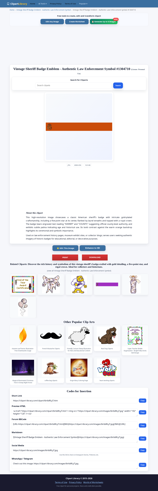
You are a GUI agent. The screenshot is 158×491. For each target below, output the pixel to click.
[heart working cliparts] (107, 368)
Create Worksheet (77, 21)
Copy (143, 401)
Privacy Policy (55, 3)
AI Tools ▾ (43, 3)
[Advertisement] (79, 45)
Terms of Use (70, 3)
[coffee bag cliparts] (51, 368)
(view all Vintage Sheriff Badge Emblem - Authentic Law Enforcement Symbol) (79, 270)
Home (32, 3)
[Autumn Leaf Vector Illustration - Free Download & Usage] (23, 336)
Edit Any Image (52, 21)
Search (118, 85)
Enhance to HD (92, 248)
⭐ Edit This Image (65, 248)
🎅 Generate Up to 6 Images (105, 21)
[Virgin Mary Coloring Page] (79, 368)
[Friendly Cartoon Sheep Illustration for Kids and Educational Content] (79, 336)
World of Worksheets (93, 482)
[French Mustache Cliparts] (51, 336)
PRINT (65, 257)
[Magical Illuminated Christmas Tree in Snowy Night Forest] (23, 368)
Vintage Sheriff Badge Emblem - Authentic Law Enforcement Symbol (43, 10)
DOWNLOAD (94, 257)
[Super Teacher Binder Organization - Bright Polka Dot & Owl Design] (135, 336)
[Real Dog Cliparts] (107, 336)
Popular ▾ (83, 3)
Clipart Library (73, 478)
